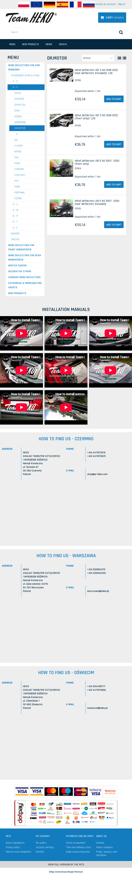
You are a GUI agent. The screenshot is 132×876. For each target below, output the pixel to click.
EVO (16, 157)
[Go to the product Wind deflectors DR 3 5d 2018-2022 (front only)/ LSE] (61, 120)
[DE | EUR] (49, 4)
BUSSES (15, 233)
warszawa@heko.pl (98, 591)
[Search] (121, 32)
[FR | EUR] (75, 4)
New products (17, 293)
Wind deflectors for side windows (24, 67)
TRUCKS (15, 239)
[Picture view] (119, 58)
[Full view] (124, 58)
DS (16, 140)
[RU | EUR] (89, 4)
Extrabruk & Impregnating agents (25, 285)
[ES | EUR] (62, 4)
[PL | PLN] (23, 4)
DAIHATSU (19, 105)
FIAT (16, 181)
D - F (15, 87)
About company (104, 847)
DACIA (17, 93)
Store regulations (15, 842)
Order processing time (78, 851)
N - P (15, 216)
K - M (15, 210)
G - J (15, 204)
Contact (100, 842)
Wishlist (40, 851)
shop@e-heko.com (97, 474)
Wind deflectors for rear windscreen (24, 258)
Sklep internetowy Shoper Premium (66, 871)
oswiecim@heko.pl (97, 708)
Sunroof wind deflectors (24, 277)
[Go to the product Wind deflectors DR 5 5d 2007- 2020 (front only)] (61, 168)
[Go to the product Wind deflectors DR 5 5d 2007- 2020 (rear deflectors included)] (61, 208)
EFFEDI (17, 151)
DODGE (18, 116)
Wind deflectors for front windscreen (21, 247)
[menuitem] (12, 44)
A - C (15, 81)
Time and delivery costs (78, 847)
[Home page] (31, 17)
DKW (17, 110)
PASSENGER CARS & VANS (25, 75)
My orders (41, 842)
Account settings (45, 847)
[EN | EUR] (36, 4)
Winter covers (17, 265)
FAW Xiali (19, 175)
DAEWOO (19, 99)
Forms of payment (76, 842)
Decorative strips (19, 271)
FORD (17, 187)
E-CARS (18, 146)
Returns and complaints (18, 851)
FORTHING (19, 192)
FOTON (17, 198)
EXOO (17, 163)
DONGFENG (20, 122)
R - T (15, 222)
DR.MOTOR (19, 128)
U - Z (15, 228)
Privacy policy (13, 847)
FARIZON (19, 169)
